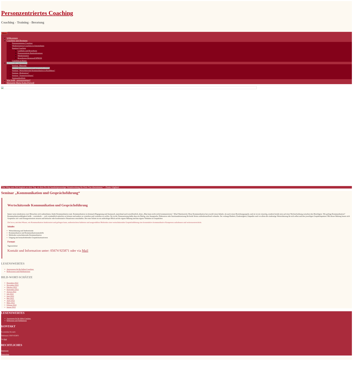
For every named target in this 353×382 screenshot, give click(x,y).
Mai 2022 (10, 298)
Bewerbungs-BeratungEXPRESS (30, 58)
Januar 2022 (11, 307)
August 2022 (11, 292)
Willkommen (12, 38)
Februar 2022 (12, 305)
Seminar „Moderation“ (20, 73)
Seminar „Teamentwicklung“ (23, 75)
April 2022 (11, 301)
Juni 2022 (10, 296)
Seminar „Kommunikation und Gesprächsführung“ (31, 68)
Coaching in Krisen (19, 61)
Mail (5, 339)
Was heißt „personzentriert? (18, 80)
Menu (4, 33)
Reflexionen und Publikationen (18, 271)
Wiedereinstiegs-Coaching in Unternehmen (28, 46)
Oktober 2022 (12, 287)
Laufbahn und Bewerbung (27, 51)
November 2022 (13, 285)
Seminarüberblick (18, 78)
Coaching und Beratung (17, 40)
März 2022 (11, 303)
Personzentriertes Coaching (37, 13)
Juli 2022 (10, 294)
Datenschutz (5, 354)
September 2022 (13, 289)
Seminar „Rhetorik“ (19, 66)
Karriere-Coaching (19, 48)
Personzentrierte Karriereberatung (30, 53)
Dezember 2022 (12, 283)
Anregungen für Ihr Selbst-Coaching (20, 269)
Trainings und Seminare (17, 63)
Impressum (4, 351)
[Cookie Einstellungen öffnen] (21, 379)
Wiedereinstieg (23, 56)
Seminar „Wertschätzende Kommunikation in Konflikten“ (33, 71)
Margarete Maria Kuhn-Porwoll (20, 83)
